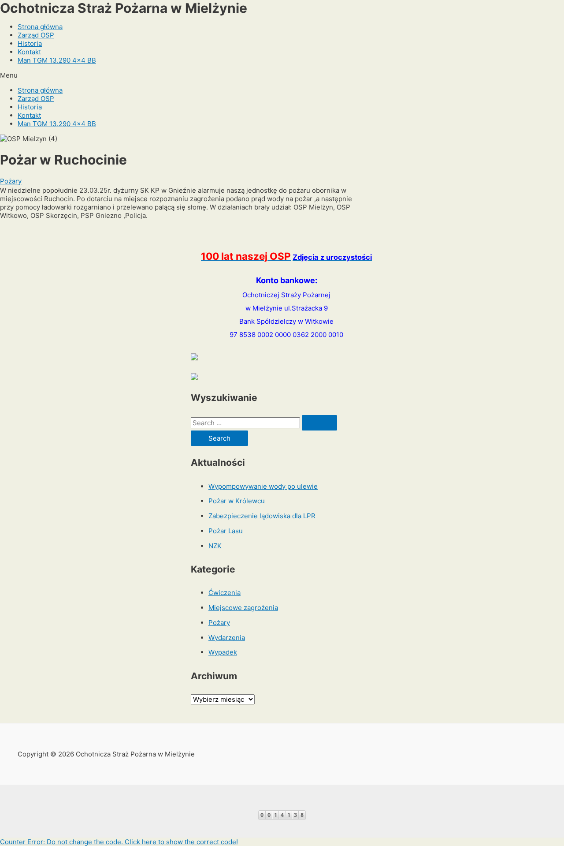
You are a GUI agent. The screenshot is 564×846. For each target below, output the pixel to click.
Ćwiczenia (224, 592)
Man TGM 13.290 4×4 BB (57, 60)
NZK (215, 546)
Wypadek (222, 652)
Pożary (11, 181)
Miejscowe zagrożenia (243, 607)
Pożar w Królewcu (236, 501)
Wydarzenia (226, 637)
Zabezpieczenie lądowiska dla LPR (261, 516)
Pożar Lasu (225, 531)
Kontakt (29, 52)
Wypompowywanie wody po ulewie (263, 486)
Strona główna (40, 26)
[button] (282, 75)
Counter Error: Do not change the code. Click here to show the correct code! (119, 842)
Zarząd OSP (36, 35)
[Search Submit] (319, 422)
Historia (30, 43)
